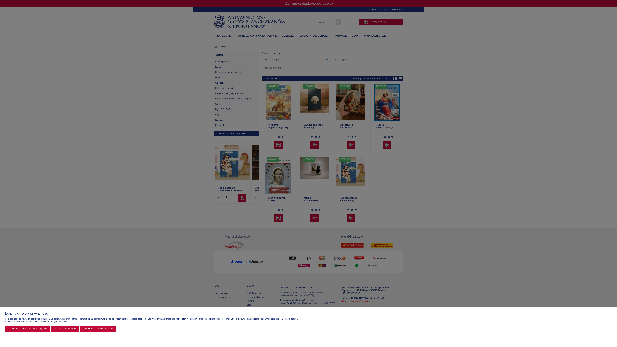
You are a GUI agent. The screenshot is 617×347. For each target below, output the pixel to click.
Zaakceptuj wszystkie (98, 328)
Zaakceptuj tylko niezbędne (27, 328)
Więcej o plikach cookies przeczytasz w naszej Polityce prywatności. (37, 321)
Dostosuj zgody (65, 328)
